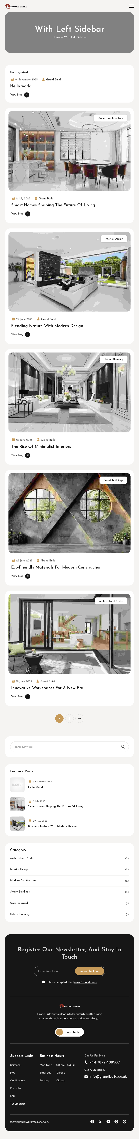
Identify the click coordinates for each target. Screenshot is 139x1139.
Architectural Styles (111, 601)
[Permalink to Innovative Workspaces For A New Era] (69, 634)
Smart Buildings (113, 480)
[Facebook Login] (93, 1121)
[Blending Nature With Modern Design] (17, 823)
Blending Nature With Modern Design (47, 326)
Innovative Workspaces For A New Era (47, 688)
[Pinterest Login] (117, 1121)
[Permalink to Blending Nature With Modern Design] (69, 272)
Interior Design (114, 239)
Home (56, 37)
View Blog (16, 94)
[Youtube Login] (109, 1121)
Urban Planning (113, 359)
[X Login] (101, 1121)
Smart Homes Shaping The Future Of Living (53, 205)
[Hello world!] (17, 784)
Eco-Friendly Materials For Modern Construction (56, 567)
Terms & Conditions (85, 982)
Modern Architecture (110, 118)
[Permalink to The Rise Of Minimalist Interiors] (69, 392)
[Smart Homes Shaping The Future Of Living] (17, 804)
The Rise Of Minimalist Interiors (41, 447)
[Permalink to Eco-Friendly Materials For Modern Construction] (69, 513)
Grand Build (53, 79)
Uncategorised (19, 72)
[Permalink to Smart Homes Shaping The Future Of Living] (69, 151)
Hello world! (21, 86)
